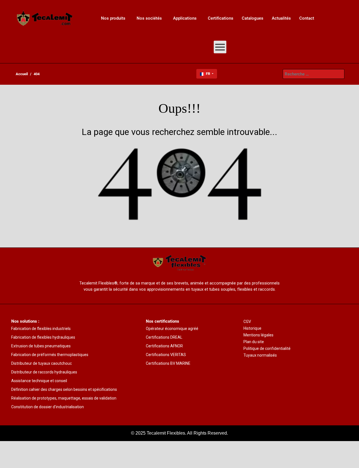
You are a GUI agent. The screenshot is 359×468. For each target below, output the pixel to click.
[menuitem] (45, 18)
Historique (252, 328)
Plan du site (253, 341)
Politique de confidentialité (267, 348)
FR (208, 74)
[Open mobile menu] (220, 47)
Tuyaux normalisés (260, 355)
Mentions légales (258, 335)
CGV (247, 321)
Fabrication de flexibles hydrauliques (43, 337)
